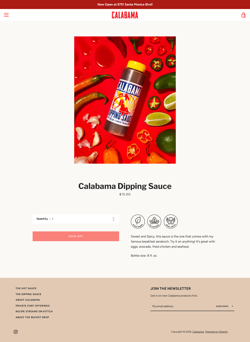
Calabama (198, 331)
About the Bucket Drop (32, 317)
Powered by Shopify (216, 331)
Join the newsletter (170, 288)
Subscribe (222, 306)
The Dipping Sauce (28, 294)
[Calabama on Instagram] (16, 331)
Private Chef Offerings (33, 305)
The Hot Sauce (26, 288)
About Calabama (28, 300)
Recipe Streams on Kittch (34, 311)
